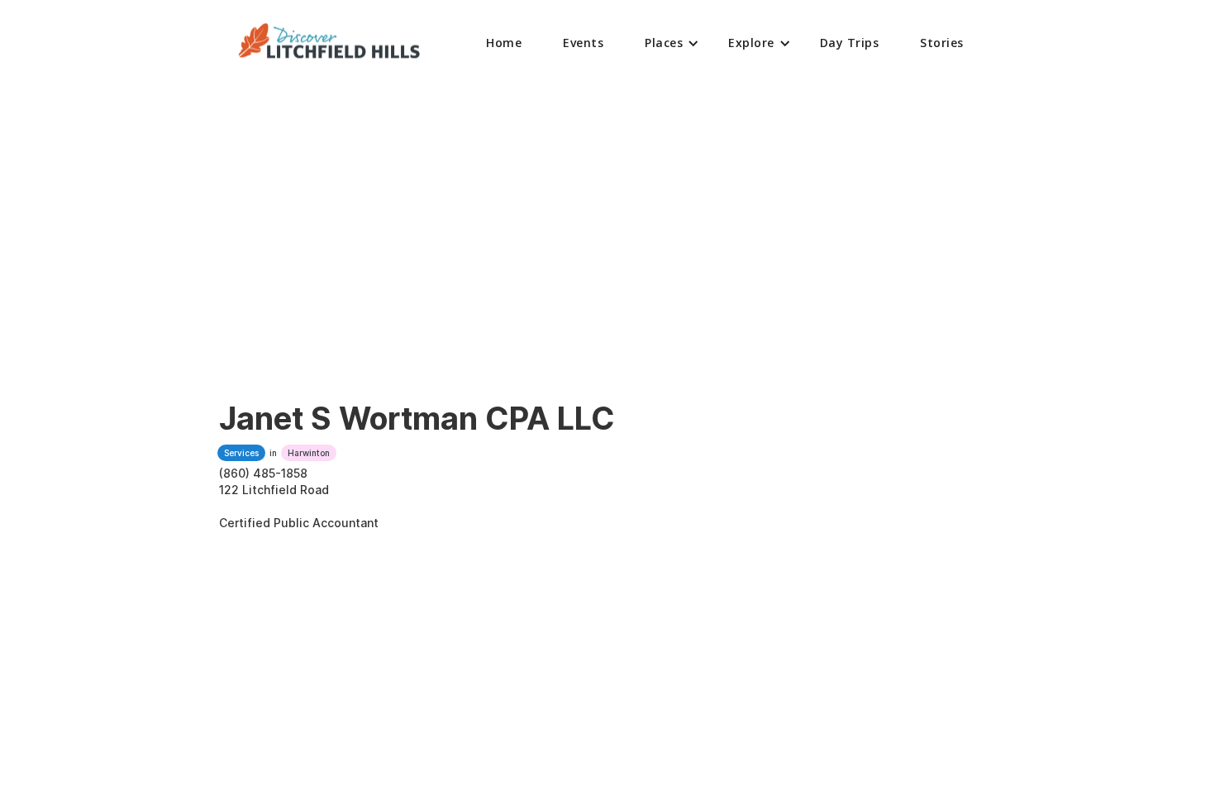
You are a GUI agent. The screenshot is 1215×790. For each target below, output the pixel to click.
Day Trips (849, 42)
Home (504, 42)
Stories (942, 42)
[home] (329, 43)
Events (583, 42)
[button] (665, 43)
